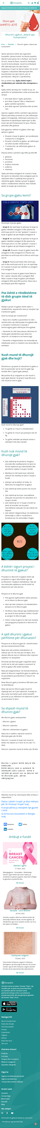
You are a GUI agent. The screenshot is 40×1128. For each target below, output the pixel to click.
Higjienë (4, 1035)
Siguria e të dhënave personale (12, 1076)
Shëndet (11, 44)
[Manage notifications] (35, 1123)
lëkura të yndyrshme (8, 1021)
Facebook (10, 824)
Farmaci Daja (5, 1096)
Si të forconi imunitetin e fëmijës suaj (18, 815)
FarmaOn (4, 1093)
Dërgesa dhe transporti (10, 1059)
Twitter (24, 824)
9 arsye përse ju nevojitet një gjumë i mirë (19, 809)
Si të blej (4, 1056)
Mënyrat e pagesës (8, 1062)
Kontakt (4, 1102)
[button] (3, 3)
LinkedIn (10, 829)
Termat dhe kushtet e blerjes (12, 1082)
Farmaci (4, 1030)
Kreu (3, 44)
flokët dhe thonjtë (7, 1024)
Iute (31, 8)
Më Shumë (20, 883)
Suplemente (5, 1032)
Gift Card (4, 1044)
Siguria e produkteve (9, 1079)
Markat (4, 1038)
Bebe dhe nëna (6, 1041)
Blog (3, 1104)
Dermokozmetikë (7, 1027)
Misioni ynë (5, 1099)
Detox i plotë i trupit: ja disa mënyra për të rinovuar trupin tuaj (19, 803)
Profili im (4, 1053)
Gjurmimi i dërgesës (8, 1065)
